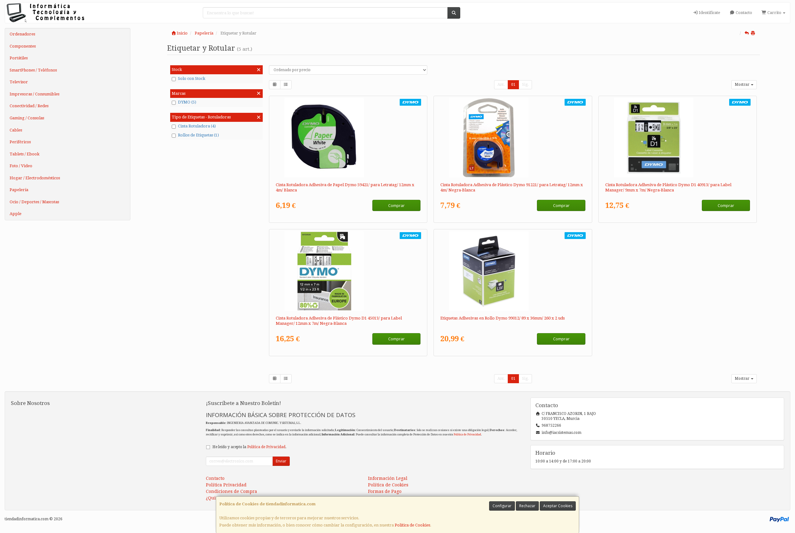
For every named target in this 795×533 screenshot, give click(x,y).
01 (513, 84)
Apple (15, 213)
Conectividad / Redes (29, 105)
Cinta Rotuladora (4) (197, 126)
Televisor (19, 82)
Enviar (281, 461)
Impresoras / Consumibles (34, 94)
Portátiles (19, 58)
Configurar (502, 505)
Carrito (774, 12)
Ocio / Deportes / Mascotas (34, 202)
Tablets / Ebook (24, 154)
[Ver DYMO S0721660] (512, 137)
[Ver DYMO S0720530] (348, 271)
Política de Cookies (412, 525)
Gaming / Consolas (27, 118)
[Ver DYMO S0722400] (512, 271)
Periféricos (20, 142)
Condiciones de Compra (231, 491)
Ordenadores (22, 34)
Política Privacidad (226, 484)
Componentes (23, 46)
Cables (16, 130)
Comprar (396, 205)
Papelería (19, 189)
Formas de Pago (385, 491)
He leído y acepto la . (249, 447)
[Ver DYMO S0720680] (677, 137)
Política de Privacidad (467, 434)
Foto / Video (21, 165)
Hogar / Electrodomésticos (35, 178)
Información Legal (387, 478)
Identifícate (709, 12)
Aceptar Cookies (557, 505)
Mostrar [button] (742, 84)
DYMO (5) (187, 102)
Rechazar (527, 505)
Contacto (743, 12)
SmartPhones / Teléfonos (33, 70)
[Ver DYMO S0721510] (348, 137)
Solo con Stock (191, 78)
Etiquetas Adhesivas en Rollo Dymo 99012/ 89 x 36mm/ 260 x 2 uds (502, 318)
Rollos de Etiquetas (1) (198, 135)
